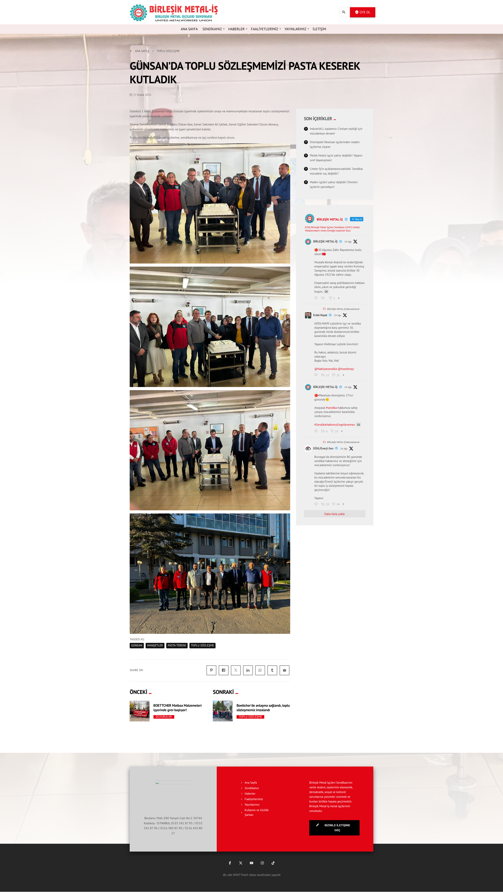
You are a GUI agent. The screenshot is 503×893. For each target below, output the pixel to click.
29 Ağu (348, 241)
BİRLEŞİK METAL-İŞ (325, 241)
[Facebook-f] (229, 862)
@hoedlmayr (346, 369)
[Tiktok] (273, 862)
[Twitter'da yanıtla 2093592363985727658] (316, 375)
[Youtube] (251, 862)
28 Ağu (343, 448)
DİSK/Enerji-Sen (323, 448)
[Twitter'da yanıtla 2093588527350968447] (316, 431)
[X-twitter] (240, 862)
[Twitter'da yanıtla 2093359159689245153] (316, 504)
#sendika (331, 408)
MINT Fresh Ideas (244, 875)
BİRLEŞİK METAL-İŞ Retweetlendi (343, 308)
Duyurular (164, 717)
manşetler (155, 645)
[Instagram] (262, 862)
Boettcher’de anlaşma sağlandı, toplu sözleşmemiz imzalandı (263, 707)
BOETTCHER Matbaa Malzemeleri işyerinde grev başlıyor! (177, 707)
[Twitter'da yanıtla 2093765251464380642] (316, 298)
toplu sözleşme (202, 645)
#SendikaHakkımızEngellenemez (334, 424)
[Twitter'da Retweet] (324, 308)
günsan (136, 645)
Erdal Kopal (320, 315)
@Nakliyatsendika (325, 369)
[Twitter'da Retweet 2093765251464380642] (324, 298)
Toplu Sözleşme (250, 717)
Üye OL (362, 12)
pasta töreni (177, 645)
